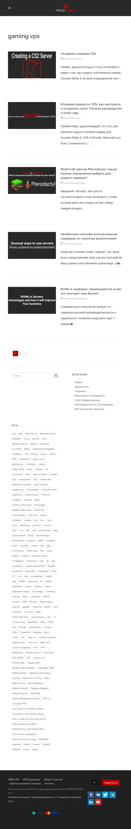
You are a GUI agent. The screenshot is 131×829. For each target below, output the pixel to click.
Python (27, 744)
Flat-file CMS (18, 662)
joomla (26, 749)
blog (55, 530)
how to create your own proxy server (29, 718)
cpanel (42, 464)
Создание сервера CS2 (78, 53)
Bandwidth (32, 621)
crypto (49, 550)
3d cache (29, 611)
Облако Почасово (53, 779)
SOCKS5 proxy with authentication (28, 728)
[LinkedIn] (91, 802)
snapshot (16, 744)
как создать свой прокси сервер (27, 708)
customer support (40, 555)
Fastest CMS (33, 662)
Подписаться (111, 782)
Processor (17, 611)
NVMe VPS (13, 779)
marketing (50, 591)
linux (44, 438)
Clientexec (17, 586)
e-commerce (18, 550)
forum (54, 571)
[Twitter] (105, 795)
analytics (31, 540)
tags (14, 581)
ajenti (37, 499)
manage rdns (25, 479)
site (34, 530)
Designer (37, 632)
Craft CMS (35, 693)
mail (41, 560)
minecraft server (49, 489)
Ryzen (47, 606)
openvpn (28, 499)
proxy (14, 525)
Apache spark (46, 601)
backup (15, 555)
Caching (16, 678)
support (25, 555)
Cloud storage (42, 535)
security (35, 438)
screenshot (17, 565)
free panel (44, 443)
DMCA (46, 596)
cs (54, 616)
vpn (26, 453)
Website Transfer (20, 688)
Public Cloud (18, 469)
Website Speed (19, 672)
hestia (48, 586)
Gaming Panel (37, 616)
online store (32, 550)
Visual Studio (35, 627)
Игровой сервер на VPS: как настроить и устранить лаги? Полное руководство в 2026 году (91, 108)
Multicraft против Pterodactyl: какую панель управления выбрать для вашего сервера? (89, 173)
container (50, 540)
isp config (16, 448)
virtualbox (16, 520)
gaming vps (17, 464)
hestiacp (38, 586)
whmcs (28, 586)
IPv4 (36, 647)
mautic (15, 637)
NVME (22, 581)
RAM (14, 632)
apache (33, 443)
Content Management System (26, 698)
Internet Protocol (33, 652)
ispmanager (39, 504)
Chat (14, 530)
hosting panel (33, 489)
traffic (42, 621)
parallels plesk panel (21, 509)
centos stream (19, 514)
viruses (34, 545)
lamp (28, 474)
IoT (13, 576)
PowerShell (25, 632)
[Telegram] (112, 795)
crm (20, 576)
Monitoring (25, 525)
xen (36, 520)
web (20, 433)
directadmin (24, 458)
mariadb (53, 474)
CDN (24, 601)
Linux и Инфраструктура (87, 400)
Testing (47, 627)
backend (16, 749)
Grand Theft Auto (20, 616)
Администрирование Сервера (25, 783)
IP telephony (18, 560)
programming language (43, 448)
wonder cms (38, 657)
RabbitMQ (43, 739)
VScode (22, 627)
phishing (24, 545)
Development (18, 540)
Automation (30, 571)
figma (46, 632)
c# (41, 581)
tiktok (25, 596)
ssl (47, 469)
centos (53, 453)
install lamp (17, 474)
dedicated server (47, 433)
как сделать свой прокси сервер (28, 713)
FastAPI (46, 744)
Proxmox (46, 494)
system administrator (35, 565)
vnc (23, 637)
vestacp (39, 469)
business (37, 525)
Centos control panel (21, 504)
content (15, 601)
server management (21, 647)
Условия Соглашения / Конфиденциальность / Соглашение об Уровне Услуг (44, 799)
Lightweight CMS (46, 667)
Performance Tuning (32, 678)
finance (47, 525)
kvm (42, 520)
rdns (35, 479)
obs (14, 627)
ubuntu (43, 453)
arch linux (32, 514)
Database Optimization (39, 672)
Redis (46, 678)
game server (39, 458)
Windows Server (19, 443)
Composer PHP (19, 703)
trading (48, 581)
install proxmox (32, 494)
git (47, 560)
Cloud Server (31, 433)
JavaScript (17, 571)
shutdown (16, 499)
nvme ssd (32, 642)
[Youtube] (98, 802)
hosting (34, 453)
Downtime (37, 606)
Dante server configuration (24, 734)
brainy (29, 469)
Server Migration (35, 683)
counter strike (18, 621)
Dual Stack (49, 652)
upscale (15, 606)
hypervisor (17, 494)
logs (53, 560)
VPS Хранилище (31, 779)
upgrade (26, 606)
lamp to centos (40, 474)
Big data (33, 601)
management (37, 576)
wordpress (17, 453)
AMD (38, 611)
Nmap (30, 535)
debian (27, 448)
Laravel (36, 744)
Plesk (51, 621)
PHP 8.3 (47, 698)
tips (42, 545)
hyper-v (43, 514)
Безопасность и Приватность (90, 395)
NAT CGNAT (18, 657)
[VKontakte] (98, 795)
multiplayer (31, 464)
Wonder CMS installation (23, 667)
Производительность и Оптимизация (94, 404)
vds (48, 616)
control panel (44, 530)
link (28, 530)
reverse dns (45, 479)
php (14, 479)
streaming (32, 581)
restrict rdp (39, 509)
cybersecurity (18, 642)
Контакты (49, 783)
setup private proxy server (24, 723)
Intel (55, 606)
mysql (26, 438)
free (42, 550)
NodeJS (51, 565)
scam (14, 545)
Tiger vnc (32, 637)
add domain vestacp (21, 484)
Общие (78, 382)
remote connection (47, 637)
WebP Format (18, 683)
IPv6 (43, 647)
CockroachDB (18, 535)
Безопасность (82, 386)
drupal (35, 749)
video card (44, 642)
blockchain (32, 560)
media (48, 576)
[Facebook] (91, 795)
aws (26, 576)
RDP (14, 458)
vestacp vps (18, 489)
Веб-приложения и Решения (89, 408)
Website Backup (19, 693)
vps (14, 433)
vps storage (37, 591)
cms (21, 530)
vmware (27, 520)
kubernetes (44, 571)
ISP (28, 657)
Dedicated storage (20, 591)
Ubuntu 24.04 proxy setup (24, 739)
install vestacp (40, 484)
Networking (17, 652)
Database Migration (40, 688)
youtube (16, 596)
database (16, 438)
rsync (49, 520)
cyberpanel (36, 596)
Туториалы (80, 391)
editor (41, 540)
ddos (49, 545)
